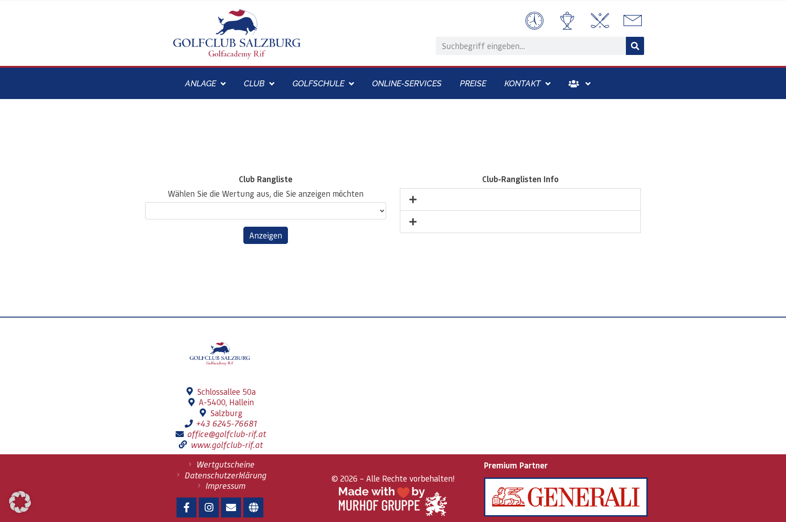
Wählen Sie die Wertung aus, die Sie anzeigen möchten (265, 193)
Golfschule (318, 83)
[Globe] (253, 507)
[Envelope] (231, 507)
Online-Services (407, 83)
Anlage (200, 83)
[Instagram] (209, 507)
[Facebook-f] (186, 507)
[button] (20, 502)
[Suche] (635, 46)
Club (254, 83)
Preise (473, 83)
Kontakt (522, 83)
